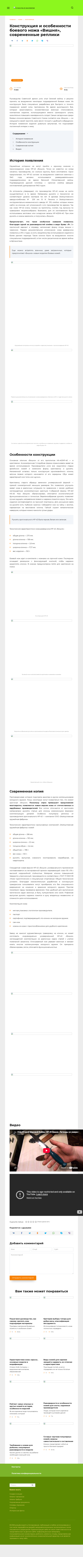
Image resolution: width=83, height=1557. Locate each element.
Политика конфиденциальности (26, 1473)
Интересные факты (17, 1511)
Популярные (17, 80)
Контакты (16, 1467)
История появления (24, 139)
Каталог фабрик (16, 1499)
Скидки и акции (16, 1494)
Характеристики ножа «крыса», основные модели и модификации (24, 1362)
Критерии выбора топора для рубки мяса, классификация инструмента (57, 1321)
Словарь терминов (17, 1505)
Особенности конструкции (27, 142)
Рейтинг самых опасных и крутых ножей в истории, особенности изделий (21, 1406)
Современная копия (24, 146)
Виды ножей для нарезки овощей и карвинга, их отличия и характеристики (58, 1362)
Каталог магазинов (17, 1497)
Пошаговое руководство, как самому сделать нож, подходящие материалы (23, 1321)
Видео (18, 149)
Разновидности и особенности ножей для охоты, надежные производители (58, 1405)
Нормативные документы (20, 1502)
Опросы (13, 1508)
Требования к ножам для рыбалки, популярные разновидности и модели (21, 1447)
